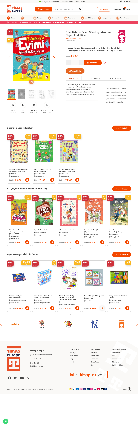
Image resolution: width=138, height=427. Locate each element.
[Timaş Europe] (14, 358)
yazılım (125, 389)
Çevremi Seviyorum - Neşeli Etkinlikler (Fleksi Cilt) (18, 170)
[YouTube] (127, 1)
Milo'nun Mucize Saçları (42, 230)
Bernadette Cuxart (73, 38)
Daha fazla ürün (121, 128)
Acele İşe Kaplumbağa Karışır (91, 231)
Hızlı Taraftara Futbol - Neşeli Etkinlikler (42, 170)
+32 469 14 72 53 (35, 359)
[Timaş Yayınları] (95, 324)
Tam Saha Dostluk (115, 230)
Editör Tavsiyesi (115, 78)
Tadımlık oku (76, 71)
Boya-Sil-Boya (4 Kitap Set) (69, 296)
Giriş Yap (117, 9)
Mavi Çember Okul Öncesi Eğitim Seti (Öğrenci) (18, 297)
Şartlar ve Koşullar (37, 389)
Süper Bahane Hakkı (16, 230)
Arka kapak (73, 78)
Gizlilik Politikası (48, 389)
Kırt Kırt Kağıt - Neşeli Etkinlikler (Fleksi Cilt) (67, 170)
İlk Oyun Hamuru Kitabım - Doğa (93, 297)
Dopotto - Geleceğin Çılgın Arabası (66, 231)
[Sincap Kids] (15, 324)
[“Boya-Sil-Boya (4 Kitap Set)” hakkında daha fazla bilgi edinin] (77, 308)
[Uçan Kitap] (42, 324)
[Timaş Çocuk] (121, 324)
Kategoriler (44, 9)
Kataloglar (104, 9)
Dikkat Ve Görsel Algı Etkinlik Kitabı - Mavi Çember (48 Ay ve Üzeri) (42, 297)
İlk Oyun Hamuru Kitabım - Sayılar (118, 297)
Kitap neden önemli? (92, 78)
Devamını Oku (77, 105)
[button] (54, 57)
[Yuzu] (68, 324)
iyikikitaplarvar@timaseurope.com (41, 355)
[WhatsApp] (130, 1)
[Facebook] (121, 1)
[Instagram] (124, 1)
